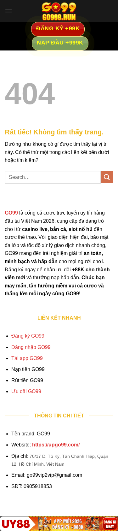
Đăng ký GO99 (27, 336)
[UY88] (59, 523)
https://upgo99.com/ (56, 444)
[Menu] (8, 11)
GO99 (11, 212)
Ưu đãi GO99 (26, 391)
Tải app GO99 (27, 358)
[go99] (59, 11)
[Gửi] (107, 177)
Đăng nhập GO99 (31, 347)
